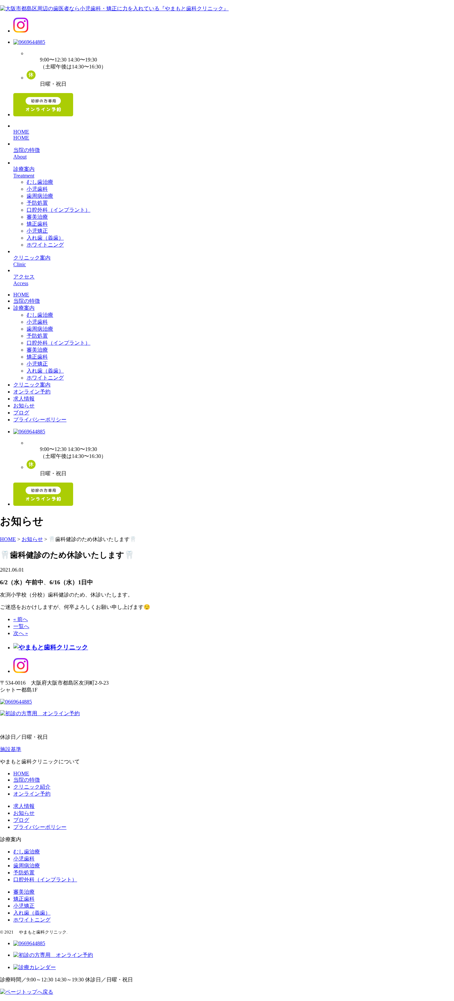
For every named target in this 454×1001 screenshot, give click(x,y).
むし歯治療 (40, 182)
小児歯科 (37, 189)
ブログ (21, 412)
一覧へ (21, 626)
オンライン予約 (32, 391)
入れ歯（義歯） (45, 238)
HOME (21, 294)
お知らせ (24, 405)
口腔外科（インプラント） (58, 210)
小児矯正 (37, 231)
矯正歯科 (37, 224)
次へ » (20, 633)
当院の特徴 (26, 301)
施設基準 (10, 749)
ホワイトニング (45, 245)
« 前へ (20, 619)
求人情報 (24, 398)
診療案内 (24, 308)
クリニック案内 (32, 385)
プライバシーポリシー (39, 419)
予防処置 (37, 203)
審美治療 (37, 217)
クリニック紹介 (32, 787)
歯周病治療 (40, 196)
